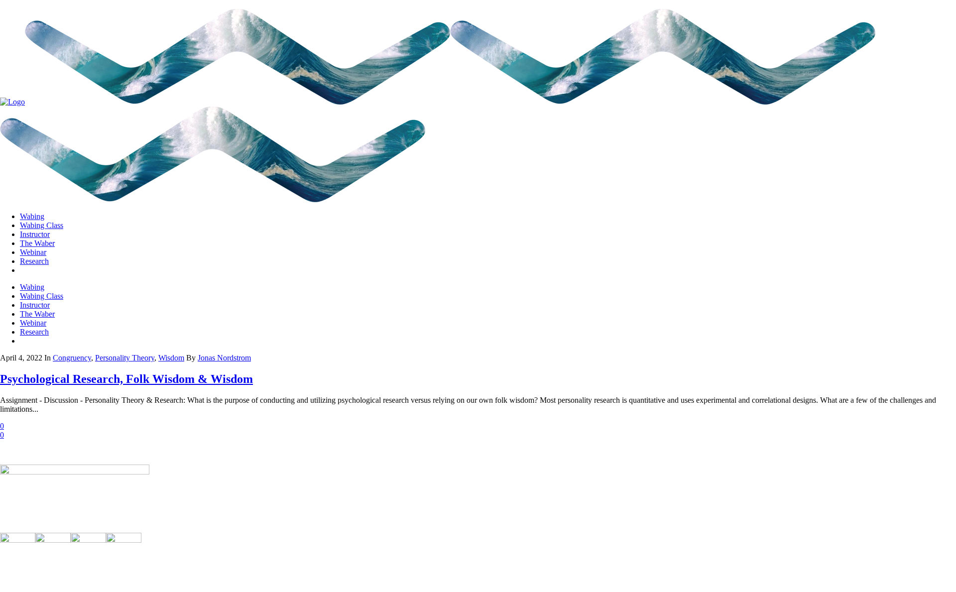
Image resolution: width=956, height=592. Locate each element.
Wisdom (171, 358)
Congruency (72, 358)
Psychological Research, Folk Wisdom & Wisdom (126, 378)
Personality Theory (124, 358)
